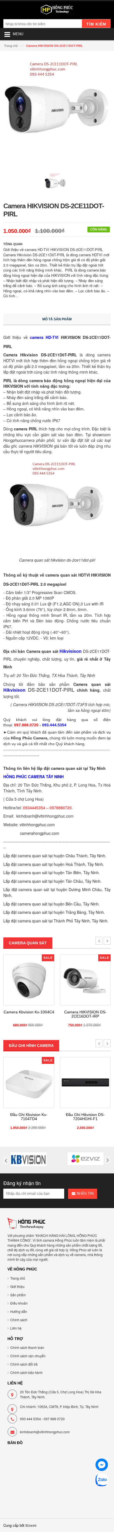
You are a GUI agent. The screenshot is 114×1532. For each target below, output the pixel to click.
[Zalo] (101, 1480)
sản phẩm (83, 732)
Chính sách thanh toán (27, 1347)
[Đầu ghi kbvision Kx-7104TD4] (28, 1082)
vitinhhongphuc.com (37, 824)
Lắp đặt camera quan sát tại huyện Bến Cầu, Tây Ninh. (51, 904)
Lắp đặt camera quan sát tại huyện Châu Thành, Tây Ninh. (54, 855)
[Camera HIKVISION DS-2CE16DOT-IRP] (85, 980)
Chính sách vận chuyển (28, 1355)
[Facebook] (101, 1465)
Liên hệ (16, 1328)
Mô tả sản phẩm (57, 319)
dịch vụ (104, 732)
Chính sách (18, 1319)
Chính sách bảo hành (26, 1372)
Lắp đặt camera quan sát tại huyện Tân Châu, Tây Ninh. (52, 881)
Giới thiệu (17, 1286)
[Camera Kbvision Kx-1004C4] (28, 980)
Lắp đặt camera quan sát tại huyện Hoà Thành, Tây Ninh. (53, 864)
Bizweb (31, 1525)
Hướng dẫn (18, 1311)
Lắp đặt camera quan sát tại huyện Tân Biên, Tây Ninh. (51, 872)
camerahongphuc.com (39, 833)
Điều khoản (19, 1303)
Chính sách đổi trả (24, 1364)
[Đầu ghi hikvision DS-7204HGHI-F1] (85, 1082)
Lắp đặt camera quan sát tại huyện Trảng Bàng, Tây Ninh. (54, 912)
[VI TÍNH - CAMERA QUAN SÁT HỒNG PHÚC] (57, 11)
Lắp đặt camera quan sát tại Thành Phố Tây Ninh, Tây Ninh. (55, 921)
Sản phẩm (18, 1294)
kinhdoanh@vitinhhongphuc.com (45, 1431)
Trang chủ (11, 45)
